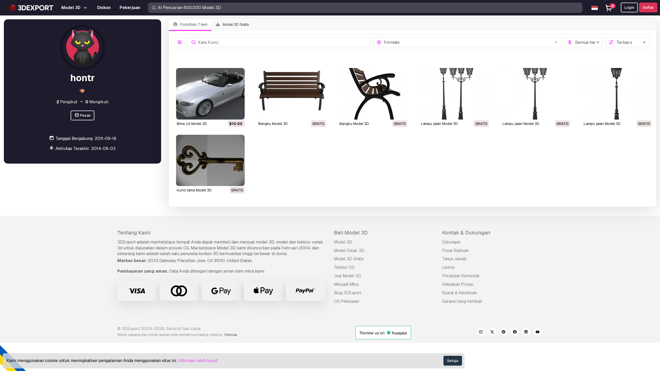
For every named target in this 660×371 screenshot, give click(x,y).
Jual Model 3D (347, 276)
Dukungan (451, 242)
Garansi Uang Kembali (462, 301)
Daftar (648, 7)
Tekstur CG (344, 267)
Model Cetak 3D (349, 250)
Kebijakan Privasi (457, 284)
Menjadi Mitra (346, 284)
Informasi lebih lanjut (198, 360)
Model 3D (343, 242)
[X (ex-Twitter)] (492, 332)
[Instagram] (481, 332)
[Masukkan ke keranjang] (226, 112)
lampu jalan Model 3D (439, 123)
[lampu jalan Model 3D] (454, 93)
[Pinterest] (503, 332)
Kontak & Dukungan (466, 232)
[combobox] (471, 42)
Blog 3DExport (347, 293)
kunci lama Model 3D (194, 190)
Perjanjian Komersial (460, 276)
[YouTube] (537, 332)
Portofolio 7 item (193, 24)
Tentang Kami (133, 232)
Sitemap (230, 334)
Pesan (85, 115)
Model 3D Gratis (235, 24)
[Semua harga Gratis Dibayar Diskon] (583, 42)
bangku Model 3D (273, 123)
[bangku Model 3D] (292, 93)
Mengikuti (97, 102)
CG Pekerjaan (346, 301)
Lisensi (448, 267)
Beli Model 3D (351, 232)
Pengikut (66, 102)
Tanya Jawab (454, 259)
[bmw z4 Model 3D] (210, 93)
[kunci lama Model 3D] (210, 160)
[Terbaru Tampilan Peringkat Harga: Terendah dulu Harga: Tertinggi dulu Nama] (627, 42)
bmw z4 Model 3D (192, 123)
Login (629, 7)
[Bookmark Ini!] (237, 112)
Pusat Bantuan (455, 250)
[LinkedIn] (526, 332)
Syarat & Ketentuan (459, 293)
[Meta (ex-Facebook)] (515, 332)
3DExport (126, 242)
